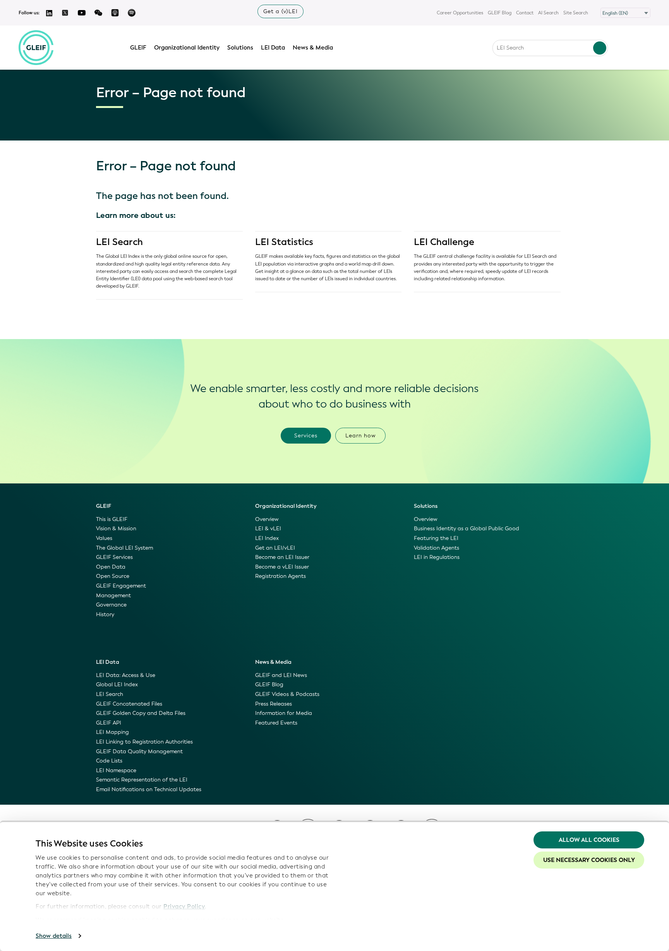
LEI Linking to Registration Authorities (144, 741)
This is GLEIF (111, 519)
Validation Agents (436, 548)
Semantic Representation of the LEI (141, 779)
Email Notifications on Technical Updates (148, 789)
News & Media (313, 47)
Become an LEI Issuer (282, 557)
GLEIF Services (114, 557)
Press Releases (273, 704)
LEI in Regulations (437, 557)
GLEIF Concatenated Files (129, 704)
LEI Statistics (284, 242)
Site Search (575, 13)
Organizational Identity (187, 47)
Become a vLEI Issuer (282, 567)
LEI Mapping (112, 732)
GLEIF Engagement (121, 585)
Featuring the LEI (436, 538)
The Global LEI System (124, 548)
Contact (524, 13)
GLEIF (138, 47)
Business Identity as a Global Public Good (466, 528)
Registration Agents (280, 576)
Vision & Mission (116, 528)
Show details (54, 936)
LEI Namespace (116, 770)
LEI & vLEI (268, 528)
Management (113, 595)
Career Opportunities (460, 13)
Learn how (360, 435)
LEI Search (119, 242)
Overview (267, 519)
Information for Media (283, 713)
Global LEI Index (117, 684)
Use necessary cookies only (589, 860)
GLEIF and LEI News (281, 675)
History (105, 614)
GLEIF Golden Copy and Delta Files (140, 713)
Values (104, 538)
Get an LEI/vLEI (275, 548)
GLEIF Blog (499, 13)
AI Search (548, 13)
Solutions (240, 47)
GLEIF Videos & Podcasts (287, 694)
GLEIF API (108, 723)
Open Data (110, 567)
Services (305, 435)
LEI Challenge (444, 242)
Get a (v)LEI (280, 11)
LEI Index (267, 538)
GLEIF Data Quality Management (139, 751)
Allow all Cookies (589, 840)
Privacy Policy (184, 906)
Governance (111, 604)
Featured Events (276, 723)
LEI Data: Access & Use (125, 675)
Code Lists (109, 760)
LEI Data (273, 47)
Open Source (112, 576)
